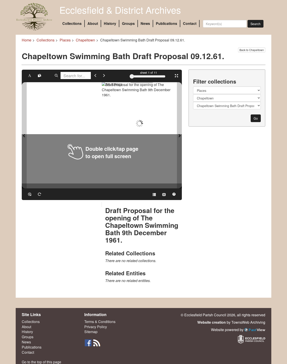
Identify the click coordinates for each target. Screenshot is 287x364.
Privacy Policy (95, 326)
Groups (128, 23)
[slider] (132, 76)
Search (255, 24)
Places (65, 40)
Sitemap (91, 331)
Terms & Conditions (99, 321)
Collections (72, 23)
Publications (166, 23)
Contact (189, 23)
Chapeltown (85, 40)
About (92, 23)
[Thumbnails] (164, 194)
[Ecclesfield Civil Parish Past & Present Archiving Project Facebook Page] (88, 342)
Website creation (211, 322)
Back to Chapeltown (251, 50)
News (145, 23)
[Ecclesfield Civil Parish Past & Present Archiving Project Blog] (96, 342)
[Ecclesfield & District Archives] (34, 16)
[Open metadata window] (154, 194)
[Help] (174, 194)
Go (256, 118)
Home (26, 40)
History (110, 23)
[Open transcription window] (39, 75)
